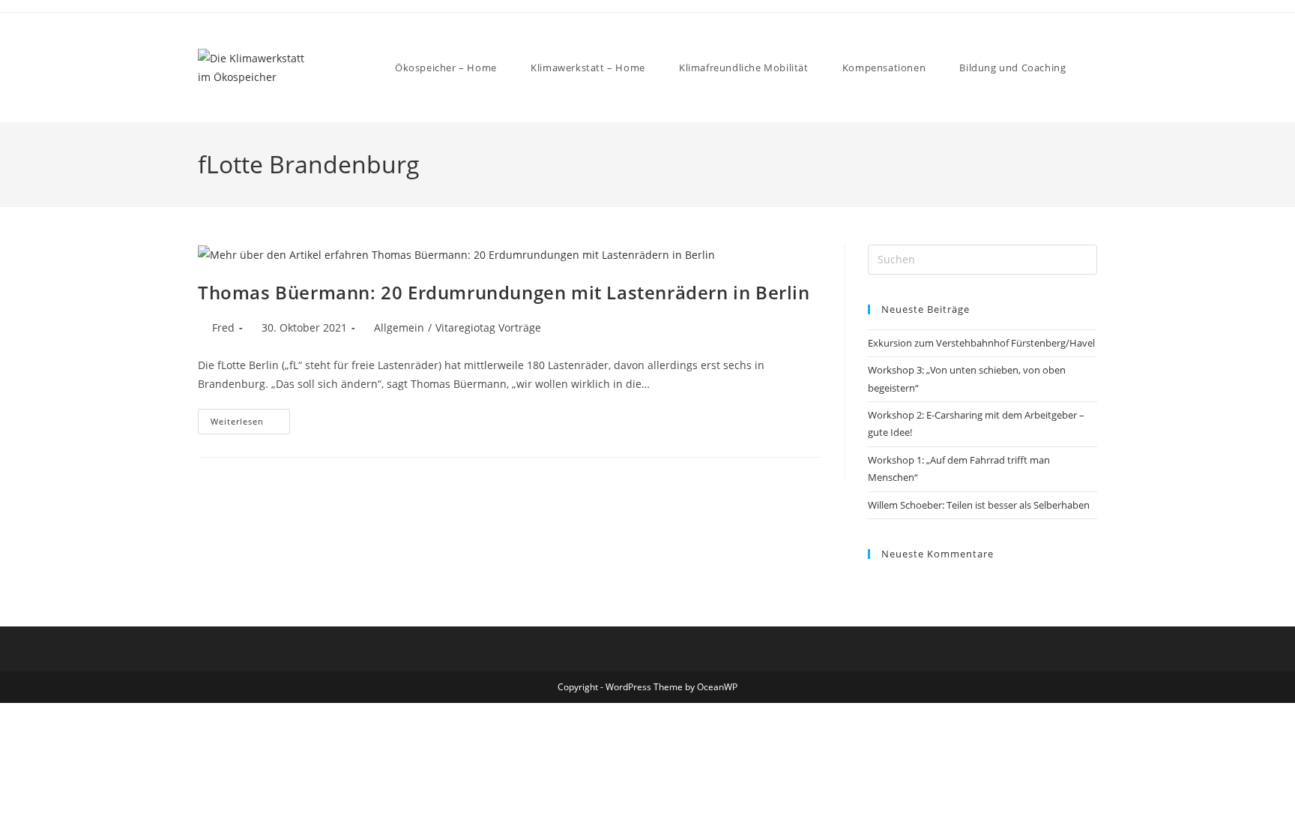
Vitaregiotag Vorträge (488, 327)
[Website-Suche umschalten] (1095, 67)
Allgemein (399, 327)
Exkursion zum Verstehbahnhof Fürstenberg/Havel (981, 343)
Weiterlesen (250, 418)
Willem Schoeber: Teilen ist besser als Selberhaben (979, 505)
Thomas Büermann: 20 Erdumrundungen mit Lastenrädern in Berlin (504, 292)
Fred (223, 327)
